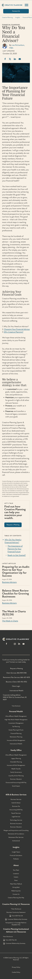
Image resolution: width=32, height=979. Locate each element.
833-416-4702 (22, 682)
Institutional (16, 841)
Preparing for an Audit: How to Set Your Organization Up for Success (16, 571)
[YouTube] (23, 645)
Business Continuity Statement (16, 912)
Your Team (16, 870)
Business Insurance (16, 823)
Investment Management (16, 723)
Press (16, 880)
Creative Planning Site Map (16, 898)
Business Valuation (16, 779)
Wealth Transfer (16, 769)
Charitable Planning (16, 762)
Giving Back (16, 887)
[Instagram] (15, 645)
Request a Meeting (16, 668)
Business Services (16, 799)
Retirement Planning (16, 737)
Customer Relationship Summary (17, 919)
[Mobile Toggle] (26, 5)
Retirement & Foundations (16, 834)
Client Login (16, 686)
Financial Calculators (16, 855)
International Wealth (16, 691)
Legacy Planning (16, 758)
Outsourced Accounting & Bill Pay (16, 782)
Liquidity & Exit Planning (16, 776)
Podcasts (16, 859)
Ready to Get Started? (17, 555)
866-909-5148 (21, 673)
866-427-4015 (25, 677)
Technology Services (16, 820)
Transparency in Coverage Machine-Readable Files (16, 924)
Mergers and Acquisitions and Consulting (16, 830)
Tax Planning (16, 726)
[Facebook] (6, 645)
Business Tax (16, 806)
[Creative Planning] (12, 5)
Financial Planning (11, 25)
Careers (16, 877)
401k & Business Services (16, 794)
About (16, 865)
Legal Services (16, 817)
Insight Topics (16, 852)
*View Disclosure (16, 706)
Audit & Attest (16, 803)
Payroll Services (16, 813)
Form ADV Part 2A (17, 916)
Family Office (16, 750)
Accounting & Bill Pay (16, 810)
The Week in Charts (10, 621)
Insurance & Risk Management (16, 740)
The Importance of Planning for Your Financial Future (15, 549)
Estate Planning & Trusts (16, 730)
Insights (17, 17)
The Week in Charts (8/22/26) (14, 613)
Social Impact (16, 786)
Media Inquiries (16, 891)
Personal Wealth (16, 711)
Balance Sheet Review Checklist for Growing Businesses (15, 593)
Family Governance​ (16, 772)
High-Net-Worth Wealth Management (16, 720)
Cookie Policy (16, 972)
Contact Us (16, 894)
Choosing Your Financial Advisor (17, 329)
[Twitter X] (10, 645)
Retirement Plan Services (16, 837)
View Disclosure (8, 936)
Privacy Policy (16, 967)
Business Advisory (9, 582)
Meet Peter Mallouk (16, 884)
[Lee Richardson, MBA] (4, 48)
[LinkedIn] (19, 645)
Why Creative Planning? (13, 332)
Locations (16, 873)
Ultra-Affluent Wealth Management (16, 716)
